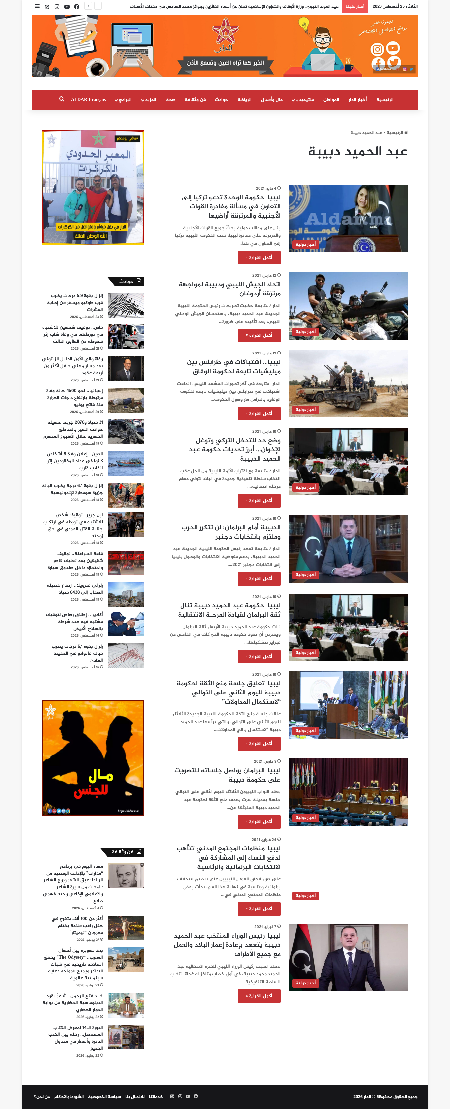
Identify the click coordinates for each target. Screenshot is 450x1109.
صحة (171, 100)
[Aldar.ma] (225, 46)
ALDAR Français (88, 100)
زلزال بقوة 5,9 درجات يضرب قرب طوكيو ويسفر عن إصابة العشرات (75, 303)
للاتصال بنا (135, 1097)
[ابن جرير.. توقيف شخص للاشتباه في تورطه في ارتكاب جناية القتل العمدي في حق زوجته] (126, 524)
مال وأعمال (272, 100)
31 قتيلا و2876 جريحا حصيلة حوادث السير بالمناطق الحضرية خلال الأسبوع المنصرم (73, 429)
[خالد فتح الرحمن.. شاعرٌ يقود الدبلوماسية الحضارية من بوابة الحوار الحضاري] (126, 1005)
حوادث (221, 100)
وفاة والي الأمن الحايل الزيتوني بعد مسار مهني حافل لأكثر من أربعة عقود (72, 366)
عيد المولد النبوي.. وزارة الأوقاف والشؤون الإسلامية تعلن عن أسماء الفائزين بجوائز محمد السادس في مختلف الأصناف (234, 6)
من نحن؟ (42, 1097)
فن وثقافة (195, 100)
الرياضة (245, 100)
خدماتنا (156, 1097)
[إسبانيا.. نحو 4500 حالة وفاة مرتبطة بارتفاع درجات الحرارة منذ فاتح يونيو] (126, 400)
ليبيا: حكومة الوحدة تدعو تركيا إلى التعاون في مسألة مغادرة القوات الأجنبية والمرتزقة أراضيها (231, 207)
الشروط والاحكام (69, 1097)
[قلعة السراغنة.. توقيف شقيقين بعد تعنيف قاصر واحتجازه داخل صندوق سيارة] (126, 563)
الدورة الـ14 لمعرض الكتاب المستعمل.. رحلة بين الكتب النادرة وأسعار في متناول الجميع (75, 1038)
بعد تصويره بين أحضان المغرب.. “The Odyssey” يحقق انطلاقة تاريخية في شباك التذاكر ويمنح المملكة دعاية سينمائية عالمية (73, 964)
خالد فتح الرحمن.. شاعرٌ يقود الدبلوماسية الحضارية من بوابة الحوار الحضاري (72, 1003)
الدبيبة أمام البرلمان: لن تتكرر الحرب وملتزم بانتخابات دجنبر (231, 532)
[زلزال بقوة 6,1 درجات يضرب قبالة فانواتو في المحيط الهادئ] (126, 655)
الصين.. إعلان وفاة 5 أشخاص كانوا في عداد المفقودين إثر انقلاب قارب (75, 461)
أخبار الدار (358, 100)
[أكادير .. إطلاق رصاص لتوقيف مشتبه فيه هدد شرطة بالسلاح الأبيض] (126, 624)
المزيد (150, 100)
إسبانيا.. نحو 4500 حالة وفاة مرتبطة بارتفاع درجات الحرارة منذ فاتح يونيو (74, 398)
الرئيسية (385, 100)
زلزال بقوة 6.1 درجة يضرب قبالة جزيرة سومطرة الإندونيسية (72, 489)
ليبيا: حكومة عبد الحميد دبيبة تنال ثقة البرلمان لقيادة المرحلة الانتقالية (229, 611)
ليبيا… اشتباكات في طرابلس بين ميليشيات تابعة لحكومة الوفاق (234, 367)
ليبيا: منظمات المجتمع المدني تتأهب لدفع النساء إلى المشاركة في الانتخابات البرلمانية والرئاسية (229, 858)
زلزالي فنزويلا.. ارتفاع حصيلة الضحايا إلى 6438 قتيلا (75, 589)
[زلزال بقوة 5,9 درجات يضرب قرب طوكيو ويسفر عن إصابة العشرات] (126, 305)
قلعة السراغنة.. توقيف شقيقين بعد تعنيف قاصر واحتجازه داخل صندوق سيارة (75, 560)
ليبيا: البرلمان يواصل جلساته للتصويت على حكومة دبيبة (227, 775)
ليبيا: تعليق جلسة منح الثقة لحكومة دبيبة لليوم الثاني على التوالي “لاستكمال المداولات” (228, 693)
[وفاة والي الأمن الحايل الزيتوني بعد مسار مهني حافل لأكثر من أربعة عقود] (126, 368)
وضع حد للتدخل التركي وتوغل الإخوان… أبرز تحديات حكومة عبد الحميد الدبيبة (235, 450)
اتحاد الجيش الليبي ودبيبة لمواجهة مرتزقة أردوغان (230, 289)
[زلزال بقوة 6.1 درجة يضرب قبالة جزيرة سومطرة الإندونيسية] (126, 495)
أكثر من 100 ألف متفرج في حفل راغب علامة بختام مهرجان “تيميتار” (77, 926)
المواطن (331, 100)
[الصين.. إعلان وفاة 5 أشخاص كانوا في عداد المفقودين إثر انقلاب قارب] (126, 463)
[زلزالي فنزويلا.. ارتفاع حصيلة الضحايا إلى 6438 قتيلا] (126, 594)
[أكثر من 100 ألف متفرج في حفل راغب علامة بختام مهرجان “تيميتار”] (126, 928)
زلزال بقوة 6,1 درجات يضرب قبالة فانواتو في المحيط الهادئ (77, 653)
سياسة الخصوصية (104, 1097)
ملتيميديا (304, 100)
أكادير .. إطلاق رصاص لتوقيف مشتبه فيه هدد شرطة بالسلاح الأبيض (74, 621)
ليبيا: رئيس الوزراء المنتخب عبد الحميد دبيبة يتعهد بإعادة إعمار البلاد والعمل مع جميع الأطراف (227, 945)
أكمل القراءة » (259, 258)
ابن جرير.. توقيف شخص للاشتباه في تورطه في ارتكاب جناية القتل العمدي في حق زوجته (73, 525)
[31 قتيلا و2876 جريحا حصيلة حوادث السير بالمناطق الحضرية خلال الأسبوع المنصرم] (126, 431)
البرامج (125, 100)
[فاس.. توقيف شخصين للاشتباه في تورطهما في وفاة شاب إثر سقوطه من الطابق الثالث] (126, 336)
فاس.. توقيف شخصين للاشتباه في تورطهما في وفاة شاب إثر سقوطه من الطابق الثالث (72, 334)
